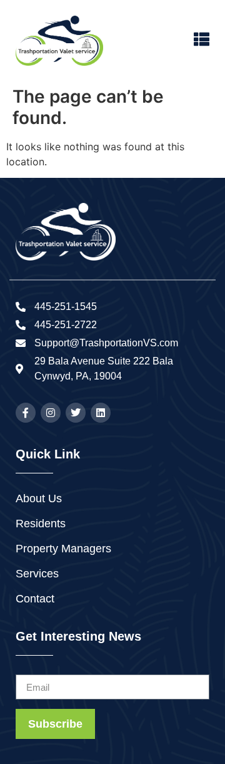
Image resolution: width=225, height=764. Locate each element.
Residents (41, 523)
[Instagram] (51, 413)
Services (37, 573)
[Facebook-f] (26, 413)
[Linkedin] (101, 413)
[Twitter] (76, 413)
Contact (35, 598)
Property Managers (63, 548)
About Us (39, 498)
